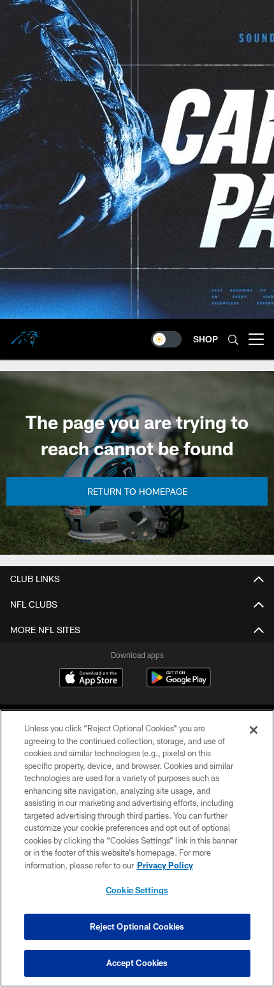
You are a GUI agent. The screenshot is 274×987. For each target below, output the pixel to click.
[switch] (166, 339)
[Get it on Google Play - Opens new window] (179, 683)
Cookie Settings (137, 890)
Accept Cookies (137, 963)
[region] (137, 848)
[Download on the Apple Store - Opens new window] (91, 679)
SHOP (205, 338)
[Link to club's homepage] (25, 334)
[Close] (254, 730)
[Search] (233, 339)
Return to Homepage (137, 491)
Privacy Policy (165, 865)
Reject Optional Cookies (137, 926)
